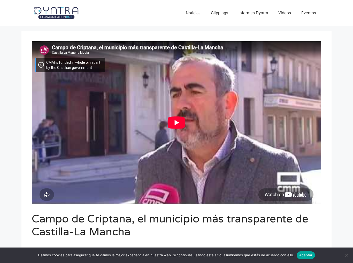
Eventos (308, 12)
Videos (284, 12)
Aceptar (305, 255)
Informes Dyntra (253, 12)
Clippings (219, 12)
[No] (346, 255)
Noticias (193, 12)
